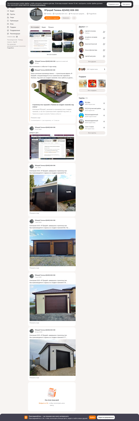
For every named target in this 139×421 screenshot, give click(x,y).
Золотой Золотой (91, 44)
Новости (9, 42)
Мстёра (87, 102)
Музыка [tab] (51, 27)
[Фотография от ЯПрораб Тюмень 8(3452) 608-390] (36, 14)
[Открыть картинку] (43, 193)
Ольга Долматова (91, 50)
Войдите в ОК (43, 403)
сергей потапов (90, 31)
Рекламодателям (12, 40)
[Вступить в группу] (104, 103)
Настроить (126, 4)
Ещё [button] (14, 42)
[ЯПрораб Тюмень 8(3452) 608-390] (32, 62)
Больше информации (37, 5)
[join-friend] (104, 32)
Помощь (20, 40)
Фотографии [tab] (35, 27)
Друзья (82, 27)
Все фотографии (52, 54)
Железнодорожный (91, 114)
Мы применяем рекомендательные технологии (16, 46)
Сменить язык (11, 36)
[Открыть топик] (52, 66)
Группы (82, 98)
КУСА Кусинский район (93, 108)
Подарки (82, 77)
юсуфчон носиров (91, 37)
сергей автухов (90, 56)
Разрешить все (113, 4)
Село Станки (89, 127)
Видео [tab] (44, 27)
